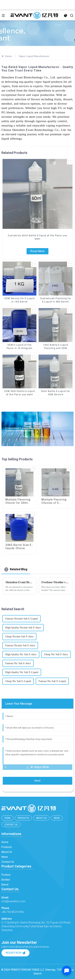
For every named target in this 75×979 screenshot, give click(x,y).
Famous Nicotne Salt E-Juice (20, 645)
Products (23, 818)
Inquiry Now (13, 952)
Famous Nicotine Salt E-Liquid (21, 618)
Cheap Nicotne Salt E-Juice (19, 636)
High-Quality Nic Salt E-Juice (20, 654)
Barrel (4, 884)
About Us (41, 818)
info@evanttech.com (13, 899)
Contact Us (11, 824)
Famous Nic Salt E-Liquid (52, 681)
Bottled (5, 879)
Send (37, 780)
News (57, 818)
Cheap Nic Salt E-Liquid (18, 681)
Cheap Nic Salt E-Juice (56, 654)
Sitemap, (50, 969)
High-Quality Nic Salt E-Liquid (21, 672)
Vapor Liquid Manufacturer (34, 56)
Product (6, 874)
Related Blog (18, 569)
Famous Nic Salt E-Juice (18, 663)
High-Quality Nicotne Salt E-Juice (23, 627)
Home (8, 56)
